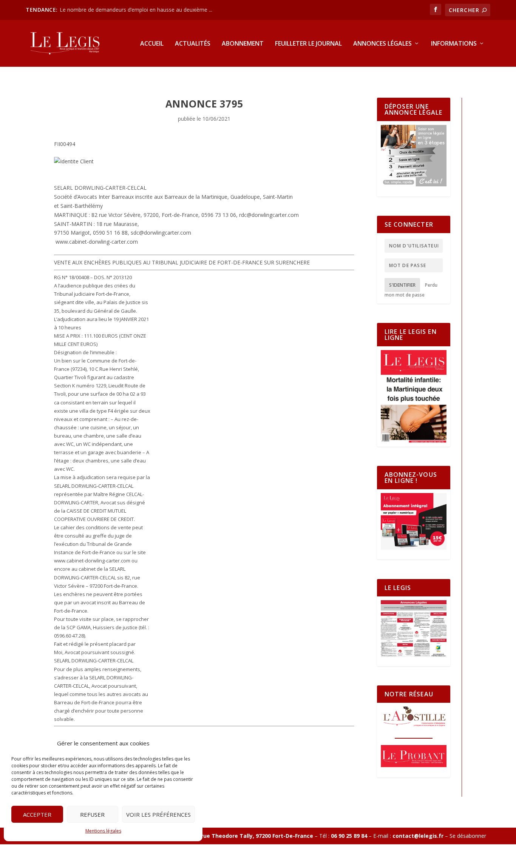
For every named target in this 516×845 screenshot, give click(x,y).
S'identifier (402, 285)
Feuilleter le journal (308, 44)
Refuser (92, 814)
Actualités (192, 44)
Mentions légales (103, 831)
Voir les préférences (158, 814)
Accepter (37, 814)
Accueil (152, 44)
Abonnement (243, 44)
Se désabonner (468, 835)
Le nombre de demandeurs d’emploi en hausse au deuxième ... (136, 9)
